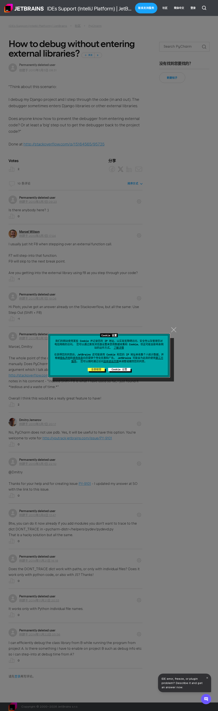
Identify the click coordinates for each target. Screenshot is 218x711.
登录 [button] (193, 8)
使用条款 (78, 358)
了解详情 (119, 348)
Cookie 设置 (119, 369)
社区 (165, 8)
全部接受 (96, 369)
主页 (24, 8)
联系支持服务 (146, 8)
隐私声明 (65, 358)
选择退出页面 (111, 361)
